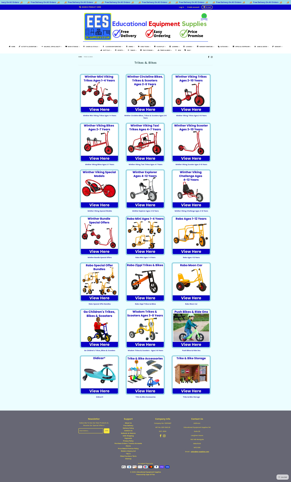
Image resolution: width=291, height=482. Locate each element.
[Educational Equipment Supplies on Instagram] (212, 57)
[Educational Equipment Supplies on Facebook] (208, 57)
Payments (128, 438)
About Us (128, 423)
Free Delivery (128, 425)
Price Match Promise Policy (128, 449)
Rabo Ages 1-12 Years (191, 257)
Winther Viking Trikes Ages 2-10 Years (191, 116)
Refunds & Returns (128, 433)
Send (106, 431)
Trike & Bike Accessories (145, 397)
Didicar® (99, 397)
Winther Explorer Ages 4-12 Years (145, 211)
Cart (208, 7)
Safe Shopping (128, 436)
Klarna (128, 446)
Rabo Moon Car (191, 304)
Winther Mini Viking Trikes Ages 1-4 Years (99, 116)
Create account (193, 7)
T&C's (128, 454)
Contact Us (128, 431)
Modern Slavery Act (128, 451)
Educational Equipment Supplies (149, 472)
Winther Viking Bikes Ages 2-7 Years (99, 164)
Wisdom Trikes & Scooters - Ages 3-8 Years (145, 350)
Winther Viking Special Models (100, 211)
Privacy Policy (128, 441)
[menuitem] (12, 46)
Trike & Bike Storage (191, 397)
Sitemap (128, 459)
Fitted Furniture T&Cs (128, 456)
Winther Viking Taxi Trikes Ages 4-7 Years (145, 164)
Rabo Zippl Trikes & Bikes (145, 304)
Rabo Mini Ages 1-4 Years (145, 257)
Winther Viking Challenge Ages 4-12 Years (191, 211)
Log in (181, 7)
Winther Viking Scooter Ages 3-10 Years (191, 164)
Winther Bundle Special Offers (100, 257)
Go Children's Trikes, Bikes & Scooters (99, 350)
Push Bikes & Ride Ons (191, 350)
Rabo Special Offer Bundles (100, 304)
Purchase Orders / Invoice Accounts (128, 443)
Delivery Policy (128, 428)
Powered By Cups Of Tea (145, 475)
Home (80, 57)
